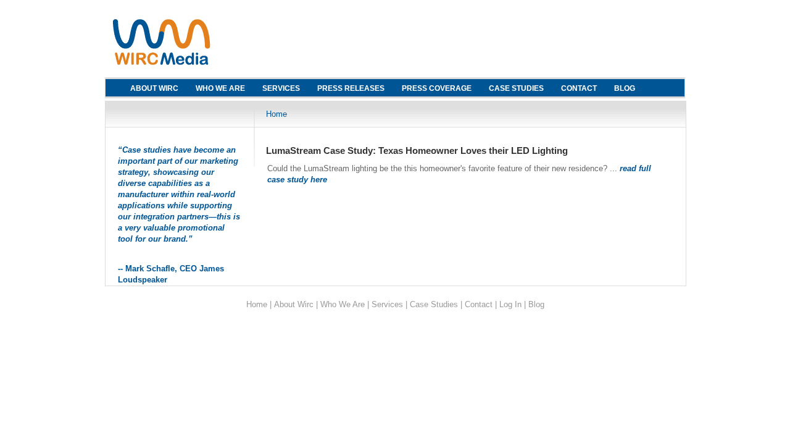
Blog (536, 304)
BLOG (624, 88)
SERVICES (281, 88)
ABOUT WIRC (154, 88)
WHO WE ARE (220, 88)
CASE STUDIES (516, 88)
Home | (259, 304)
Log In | (512, 304)
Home (276, 114)
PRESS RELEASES (351, 88)
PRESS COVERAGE (437, 88)
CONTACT (579, 88)
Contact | (481, 304)
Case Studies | (436, 304)
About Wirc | (296, 304)
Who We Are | (344, 304)
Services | (389, 304)
